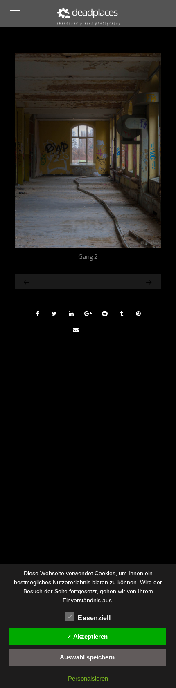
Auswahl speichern (87, 657)
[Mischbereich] (137, 281)
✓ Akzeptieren (87, 636)
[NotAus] (27, 281)
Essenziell (94, 618)
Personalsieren (88, 678)
